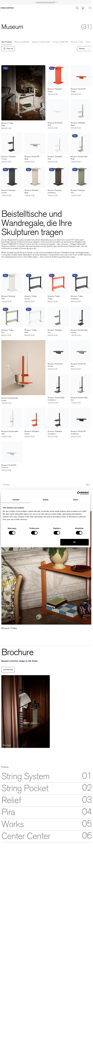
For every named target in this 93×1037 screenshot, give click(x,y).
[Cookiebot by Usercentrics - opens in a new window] (79, 493)
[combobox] (84, 48)
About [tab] (75, 500)
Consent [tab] (15, 500)
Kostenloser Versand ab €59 (45, 2)
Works (12, 824)
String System (25, 776)
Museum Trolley (77, 42)
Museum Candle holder (41, 42)
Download (8, 670)
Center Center (25, 836)
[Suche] (77, 8)
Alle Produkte (6, 42)
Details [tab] (45, 500)
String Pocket (24, 788)
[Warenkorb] (83, 8)
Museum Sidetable (22, 42)
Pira (8, 812)
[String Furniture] (7, 7)
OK (74, 542)
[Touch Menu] (89, 7)
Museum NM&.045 (60, 42)
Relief (11, 800)
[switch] (34, 533)
